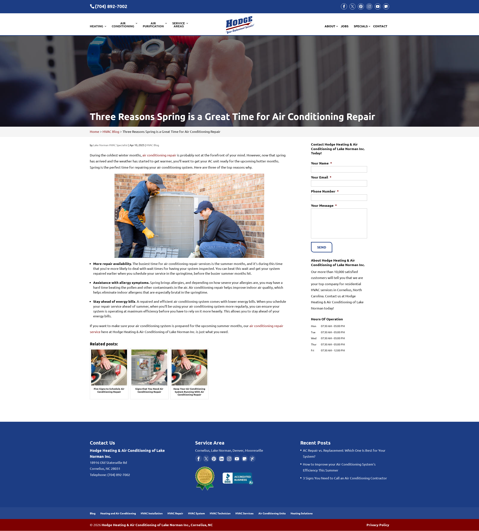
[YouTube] (378, 6)
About (330, 26)
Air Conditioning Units (272, 513)
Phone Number (325, 191)
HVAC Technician (220, 513)
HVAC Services (244, 513)
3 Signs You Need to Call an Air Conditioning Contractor (345, 478)
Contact (380, 26)
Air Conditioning (123, 25)
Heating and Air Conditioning (118, 513)
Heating (96, 26)
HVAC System (196, 513)
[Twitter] (352, 6)
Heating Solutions (302, 513)
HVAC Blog (152, 145)
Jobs (344, 26)
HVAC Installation (152, 513)
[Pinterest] (361, 6)
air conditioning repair (159, 155)
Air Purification (153, 25)
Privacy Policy (378, 525)
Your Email (321, 177)
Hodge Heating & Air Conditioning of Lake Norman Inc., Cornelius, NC (157, 525)
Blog (92, 513)
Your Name (321, 163)
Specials (361, 26)
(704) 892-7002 (111, 6)
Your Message (324, 205)
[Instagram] (369, 6)
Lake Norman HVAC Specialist (110, 145)
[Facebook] (344, 6)
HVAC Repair (175, 513)
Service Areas (178, 25)
